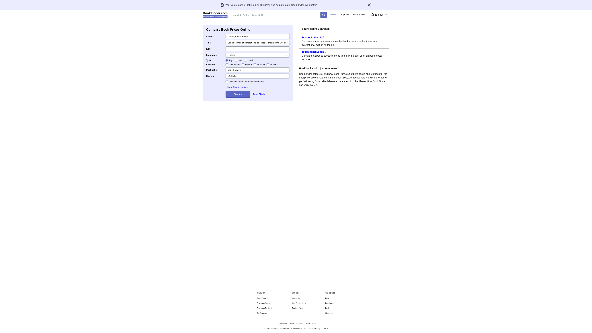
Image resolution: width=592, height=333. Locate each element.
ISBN (208, 49)
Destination (212, 70)
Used (250, 60)
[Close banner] (369, 4)
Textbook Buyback (313, 52)
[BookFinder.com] (215, 15)
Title (208, 42)
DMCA (325, 329)
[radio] (227, 60)
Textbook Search (312, 37)
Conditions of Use (298, 329)
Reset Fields (259, 94)
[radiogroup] (239, 60)
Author (209, 36)
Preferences (262, 313)
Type (208, 60)
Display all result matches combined (246, 81)
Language (211, 55)
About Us (296, 298)
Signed (248, 65)
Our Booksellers (299, 303)
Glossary (329, 313)
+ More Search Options (237, 87)
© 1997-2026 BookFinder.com (276, 329)
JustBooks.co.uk (296, 324)
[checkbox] (227, 64)
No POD (261, 65)
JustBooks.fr (311, 324)
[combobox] (379, 15)
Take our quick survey (258, 5)
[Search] (324, 15)
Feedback (329, 303)
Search (238, 94)
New (240, 60)
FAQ (327, 308)
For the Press (297, 308)
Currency (211, 76)
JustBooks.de (281, 324)
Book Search (262, 298)
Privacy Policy (314, 329)
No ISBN (274, 65)
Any (230, 60)
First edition (234, 65)
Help (327, 298)
